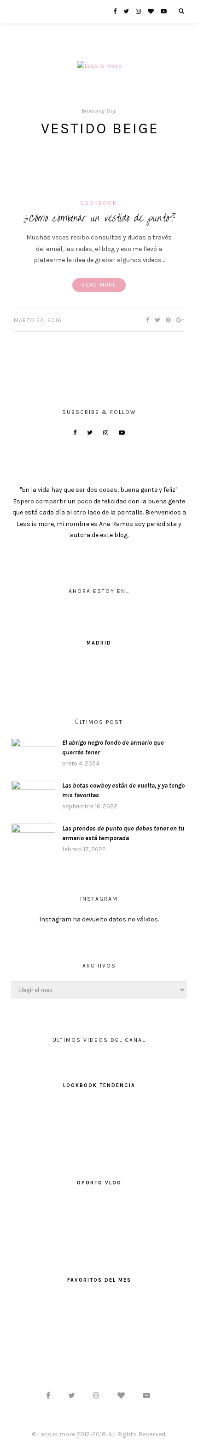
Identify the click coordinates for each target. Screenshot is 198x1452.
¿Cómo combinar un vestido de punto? (99, 218)
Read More (99, 285)
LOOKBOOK (99, 203)
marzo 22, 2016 (38, 320)
